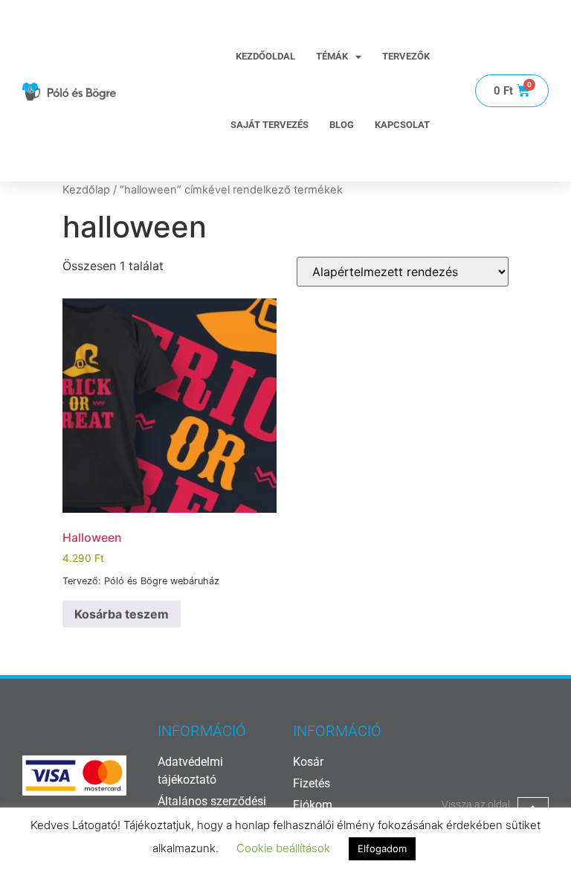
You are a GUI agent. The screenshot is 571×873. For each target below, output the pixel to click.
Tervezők (406, 56)
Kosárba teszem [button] (121, 614)
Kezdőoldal (265, 56)
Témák (332, 56)
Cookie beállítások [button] (283, 848)
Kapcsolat (402, 124)
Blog (341, 124)
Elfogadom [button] (382, 848)
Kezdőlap (86, 189)
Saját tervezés (269, 124)
